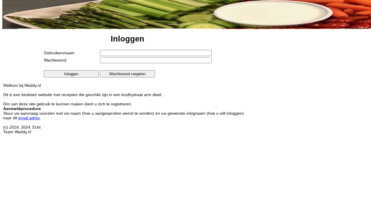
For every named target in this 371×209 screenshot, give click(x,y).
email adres (29, 118)
